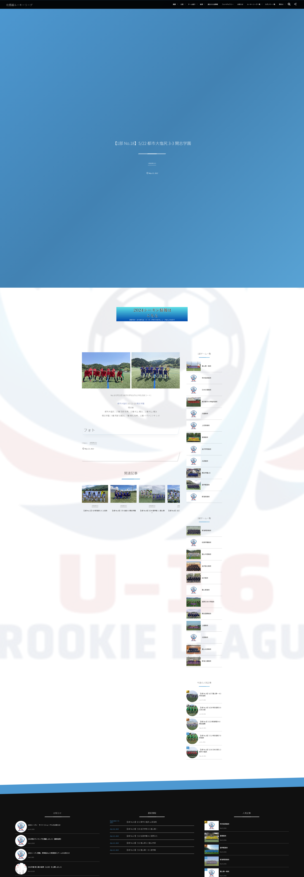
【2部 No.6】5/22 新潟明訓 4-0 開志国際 (209, 722)
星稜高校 (205, 437)
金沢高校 (205, 578)
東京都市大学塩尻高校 (209, 401)
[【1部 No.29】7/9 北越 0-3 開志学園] (123, 494)
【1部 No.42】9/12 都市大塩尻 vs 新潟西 (141, 822)
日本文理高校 (206, 390)
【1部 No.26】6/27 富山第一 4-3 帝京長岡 (210, 694)
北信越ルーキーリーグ (19, 5)
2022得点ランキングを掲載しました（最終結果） (45, 839)
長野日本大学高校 (208, 601)
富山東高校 (206, 590)
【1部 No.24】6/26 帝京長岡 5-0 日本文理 (210, 708)
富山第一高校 (206, 366)
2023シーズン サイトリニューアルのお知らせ (44, 825)
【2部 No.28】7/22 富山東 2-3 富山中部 (141, 843)
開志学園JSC (206, 473)
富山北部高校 (206, 649)
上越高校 (205, 625)
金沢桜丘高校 (206, 566)
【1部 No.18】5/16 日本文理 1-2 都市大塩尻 (210, 750)
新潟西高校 (206, 496)
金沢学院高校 (206, 449)
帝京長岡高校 (206, 378)
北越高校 (205, 413)
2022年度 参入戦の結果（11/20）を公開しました (45, 867)
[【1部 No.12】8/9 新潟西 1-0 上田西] (95, 494)
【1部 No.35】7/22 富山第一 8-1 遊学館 (141, 850)
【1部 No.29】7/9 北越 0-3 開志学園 (123, 510)
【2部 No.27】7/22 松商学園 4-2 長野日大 (141, 836)
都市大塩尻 (122, 403)
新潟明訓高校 (206, 530)
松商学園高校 (206, 542)
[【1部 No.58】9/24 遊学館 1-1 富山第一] (152, 494)
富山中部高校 (206, 554)
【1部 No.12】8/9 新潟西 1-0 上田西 (95, 510)
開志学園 (140, 403)
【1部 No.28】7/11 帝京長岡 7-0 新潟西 (210, 736)
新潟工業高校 (206, 661)
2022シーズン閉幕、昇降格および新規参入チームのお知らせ (49, 853)
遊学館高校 (206, 485)
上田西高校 (206, 425)
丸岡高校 (205, 461)
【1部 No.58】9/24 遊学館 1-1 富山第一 (152, 511)
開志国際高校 (206, 613)
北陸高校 (205, 637)
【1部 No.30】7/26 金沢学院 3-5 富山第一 (141, 829)
